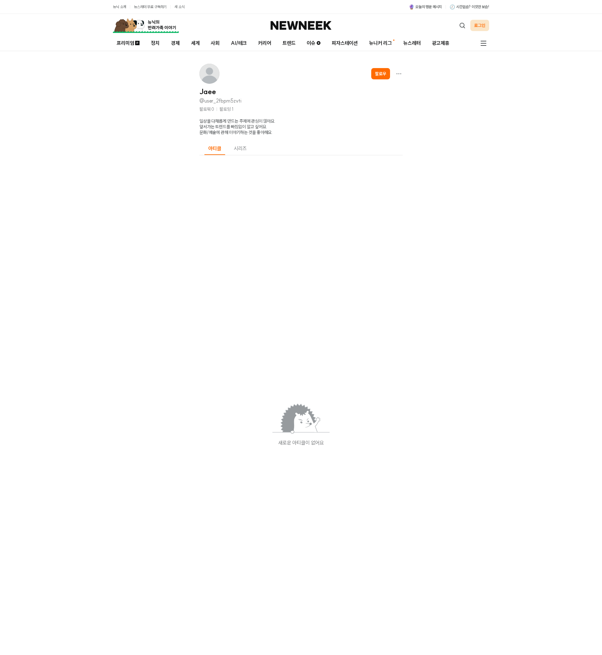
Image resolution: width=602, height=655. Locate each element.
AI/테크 (239, 43)
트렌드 (289, 43)
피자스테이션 (345, 43)
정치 (155, 43)
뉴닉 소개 (119, 6)
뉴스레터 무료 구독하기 (150, 6)
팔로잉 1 (226, 109)
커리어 (264, 43)
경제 (175, 43)
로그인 (479, 25)
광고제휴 (440, 43)
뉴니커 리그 (380, 43)
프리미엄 (125, 43)
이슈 (311, 43)
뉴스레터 (411, 43)
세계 (195, 43)
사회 (215, 43)
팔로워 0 (206, 109)
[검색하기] (462, 25)
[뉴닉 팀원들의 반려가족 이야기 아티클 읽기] (146, 25)
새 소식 (179, 6)
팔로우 (380, 74)
